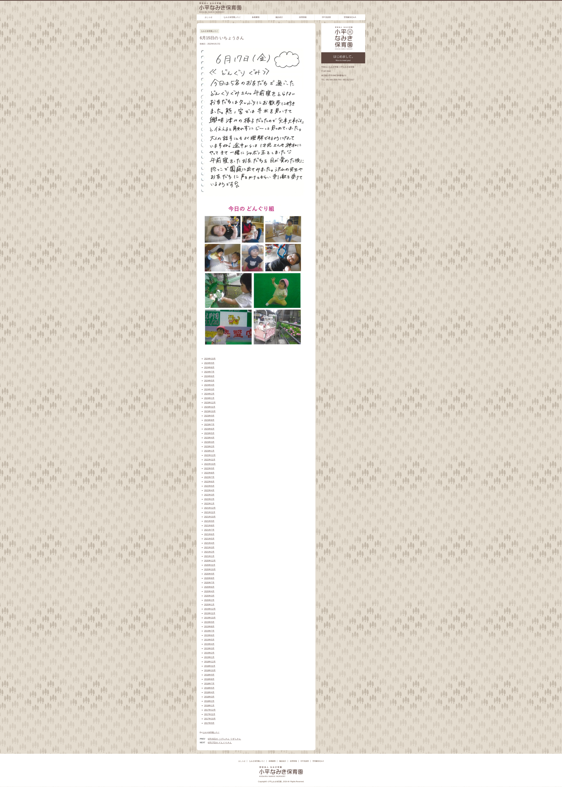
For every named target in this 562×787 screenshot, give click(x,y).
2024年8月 (209, 367)
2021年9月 (209, 521)
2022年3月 (209, 495)
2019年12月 (210, 609)
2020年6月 (209, 587)
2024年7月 (209, 372)
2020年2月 (209, 600)
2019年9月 (209, 622)
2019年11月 (209, 613)
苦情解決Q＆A (350, 17)
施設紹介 (279, 17)
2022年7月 (209, 477)
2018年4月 (209, 692)
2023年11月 (209, 407)
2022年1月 (209, 503)
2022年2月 (209, 499)
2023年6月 (209, 429)
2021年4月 (209, 543)
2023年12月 (210, 402)
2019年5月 (209, 639)
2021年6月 (209, 534)
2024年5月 (209, 380)
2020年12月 (210, 560)
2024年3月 (209, 389)
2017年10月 (210, 718)
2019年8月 (209, 626)
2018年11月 (209, 666)
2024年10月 (210, 358)
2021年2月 (209, 552)
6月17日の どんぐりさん (220, 742)
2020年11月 (209, 565)
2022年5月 (209, 486)
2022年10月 (210, 464)
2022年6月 (209, 481)
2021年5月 (209, 538)
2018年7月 (209, 683)
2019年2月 (209, 653)
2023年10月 (210, 411)
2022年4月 (209, 490)
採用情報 (303, 17)
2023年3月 (209, 442)
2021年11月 (209, 512)
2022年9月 (209, 468)
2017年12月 (210, 710)
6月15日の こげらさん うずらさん (224, 739)
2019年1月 (209, 657)
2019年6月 (209, 635)
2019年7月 (209, 631)
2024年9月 (209, 363)
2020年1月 (209, 604)
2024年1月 (209, 398)
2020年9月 (209, 574)
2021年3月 (209, 547)
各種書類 (255, 17)
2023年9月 (209, 416)
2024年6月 (209, 376)
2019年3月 (209, 648)
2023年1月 (209, 451)
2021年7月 (209, 530)
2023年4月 (209, 437)
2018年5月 (209, 688)
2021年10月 (210, 516)
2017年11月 (209, 714)
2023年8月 (209, 420)
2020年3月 (209, 596)
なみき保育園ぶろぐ (232, 17)
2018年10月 (210, 670)
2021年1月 (209, 556)
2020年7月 (209, 582)
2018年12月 (210, 661)
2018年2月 (209, 701)
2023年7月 (209, 424)
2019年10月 (210, 617)
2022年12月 (210, 455)
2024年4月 (209, 385)
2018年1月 (209, 705)
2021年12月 (210, 508)
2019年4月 (209, 644)
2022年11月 (209, 459)
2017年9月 (209, 723)
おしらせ (208, 17)
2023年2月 (209, 446)
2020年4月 (209, 591)
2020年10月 (210, 569)
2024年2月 (209, 394)
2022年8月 (209, 473)
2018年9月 (209, 675)
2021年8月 (209, 525)
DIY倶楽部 (326, 17)
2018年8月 (209, 679)
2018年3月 (209, 697)
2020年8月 (209, 578)
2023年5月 (209, 433)
